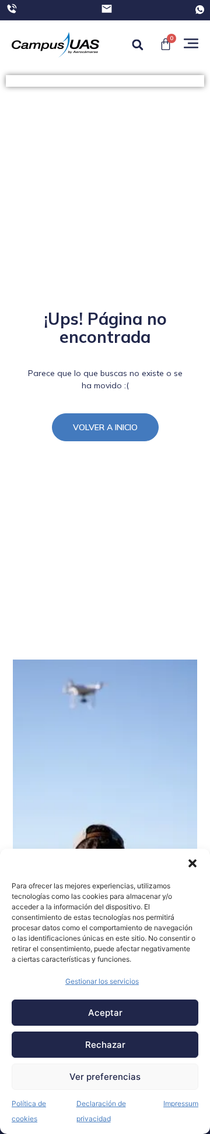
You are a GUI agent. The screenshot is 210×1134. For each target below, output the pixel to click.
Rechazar (105, 1044)
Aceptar (105, 1012)
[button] (192, 863)
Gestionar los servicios (102, 981)
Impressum (180, 1103)
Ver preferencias (105, 1076)
